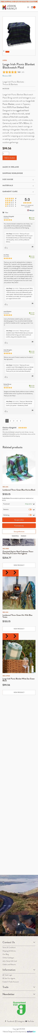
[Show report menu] (32, 247)
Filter (6, 212)
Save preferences (19, 531)
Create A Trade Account (11, 981)
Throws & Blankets (10, 84)
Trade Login (8, 975)
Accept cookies (19, 520)
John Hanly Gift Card (10, 961)
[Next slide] (15, 573)
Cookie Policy (15, 536)
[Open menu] (28, 7)
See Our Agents (10, 978)
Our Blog (6, 954)
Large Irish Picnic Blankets (13, 81)
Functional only (19, 525)
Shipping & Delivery (9, 951)
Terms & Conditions (9, 947)
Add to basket (9, 157)
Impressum (23, 536)
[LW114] (19, 33)
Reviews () (7, 76)
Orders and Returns (9, 964)
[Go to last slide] (7, 573)
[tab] (7, 51)
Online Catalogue (8, 957)
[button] (19, 924)
